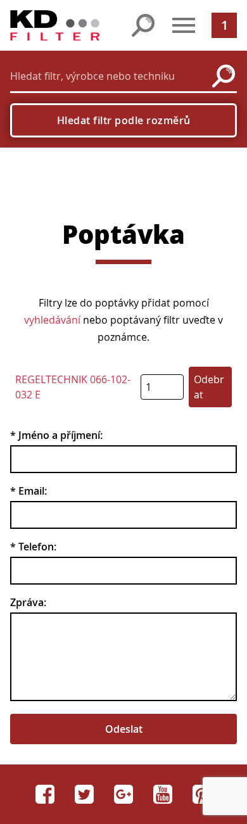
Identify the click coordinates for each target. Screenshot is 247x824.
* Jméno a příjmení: (56, 435)
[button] (183, 25)
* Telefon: (33, 547)
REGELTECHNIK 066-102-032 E (72, 387)
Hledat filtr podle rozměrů (124, 120)
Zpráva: (28, 602)
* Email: (28, 491)
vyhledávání (52, 320)
